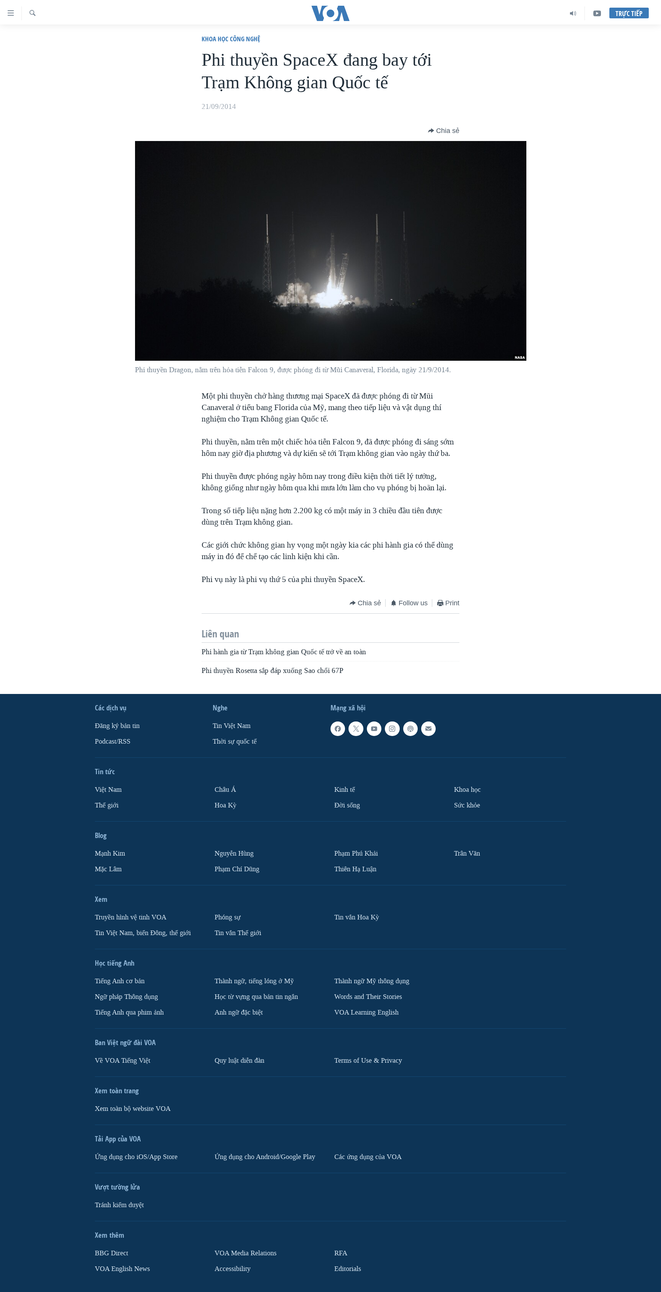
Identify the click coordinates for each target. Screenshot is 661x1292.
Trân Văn (467, 853)
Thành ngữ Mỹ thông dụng (371, 980)
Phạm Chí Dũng (237, 868)
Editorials (347, 1268)
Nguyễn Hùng (234, 853)
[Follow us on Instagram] (392, 728)
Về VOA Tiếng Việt (122, 1060)
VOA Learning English (366, 1012)
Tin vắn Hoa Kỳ (356, 917)
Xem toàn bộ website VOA (133, 1108)
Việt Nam (108, 789)
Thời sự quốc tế (235, 741)
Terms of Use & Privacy (368, 1060)
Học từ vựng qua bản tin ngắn (256, 996)
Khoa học (467, 789)
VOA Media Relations (246, 1252)
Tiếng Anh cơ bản (120, 980)
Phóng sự (228, 917)
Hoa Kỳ (225, 805)
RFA (340, 1252)
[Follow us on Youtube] (374, 728)
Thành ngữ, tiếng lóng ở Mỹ (254, 980)
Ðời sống (347, 805)
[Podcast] (410, 728)
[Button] (443, 130)
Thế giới (107, 805)
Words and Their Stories (368, 996)
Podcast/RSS (112, 741)
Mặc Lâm (108, 868)
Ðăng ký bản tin (117, 725)
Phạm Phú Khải (356, 853)
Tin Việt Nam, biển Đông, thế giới (143, 932)
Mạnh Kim (110, 853)
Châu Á (225, 789)
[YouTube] (597, 13)
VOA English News (122, 1268)
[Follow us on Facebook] (337, 728)
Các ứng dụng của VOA (368, 1156)
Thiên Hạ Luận (355, 868)
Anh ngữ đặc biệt (239, 1012)
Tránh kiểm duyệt (119, 1204)
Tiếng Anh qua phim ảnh (129, 1012)
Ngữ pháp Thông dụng (126, 996)
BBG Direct (111, 1252)
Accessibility (233, 1268)
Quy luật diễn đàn (239, 1060)
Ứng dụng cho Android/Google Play (265, 1156)
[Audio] (573, 13)
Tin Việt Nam (232, 725)
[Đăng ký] (428, 728)
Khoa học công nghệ (231, 38)
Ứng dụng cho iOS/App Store (136, 1156)
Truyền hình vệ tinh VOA (130, 917)
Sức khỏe (467, 805)
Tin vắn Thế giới (238, 932)
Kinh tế (344, 789)
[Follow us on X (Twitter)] (355, 728)
